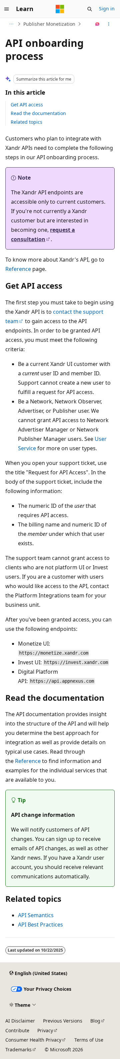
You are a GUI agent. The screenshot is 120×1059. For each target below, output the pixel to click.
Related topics (26, 122)
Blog (95, 1021)
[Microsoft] (60, 9)
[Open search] (89, 9)
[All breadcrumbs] (11, 24)
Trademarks (18, 1049)
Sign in (107, 8)
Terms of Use (88, 1040)
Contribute (17, 1030)
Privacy (45, 1030)
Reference (18, 269)
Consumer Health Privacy (33, 1040)
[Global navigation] (6, 9)
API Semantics (36, 915)
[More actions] (109, 24)
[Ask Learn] (97, 24)
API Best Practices (40, 924)
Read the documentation (38, 113)
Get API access (27, 104)
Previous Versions (62, 1021)
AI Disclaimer (20, 1021)
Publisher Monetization (49, 24)
